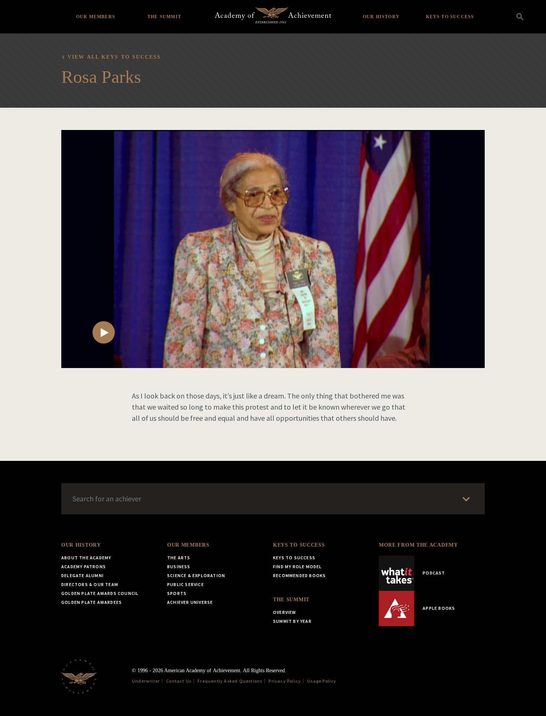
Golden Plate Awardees (91, 602)
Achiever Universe (190, 602)
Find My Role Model (297, 566)
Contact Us (178, 681)
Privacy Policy (285, 681)
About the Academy (86, 557)
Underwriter (146, 681)
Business (179, 566)
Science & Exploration (196, 575)
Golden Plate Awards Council (100, 593)
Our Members (95, 16)
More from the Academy (418, 545)
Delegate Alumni (82, 575)
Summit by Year (292, 621)
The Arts (179, 557)
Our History (381, 16)
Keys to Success (450, 16)
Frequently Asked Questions (230, 681)
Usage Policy (321, 681)
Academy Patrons (83, 566)
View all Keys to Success (114, 57)
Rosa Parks (101, 77)
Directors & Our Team (89, 584)
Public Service (185, 584)
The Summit (164, 16)
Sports (176, 593)
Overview (284, 612)
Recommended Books (299, 575)
